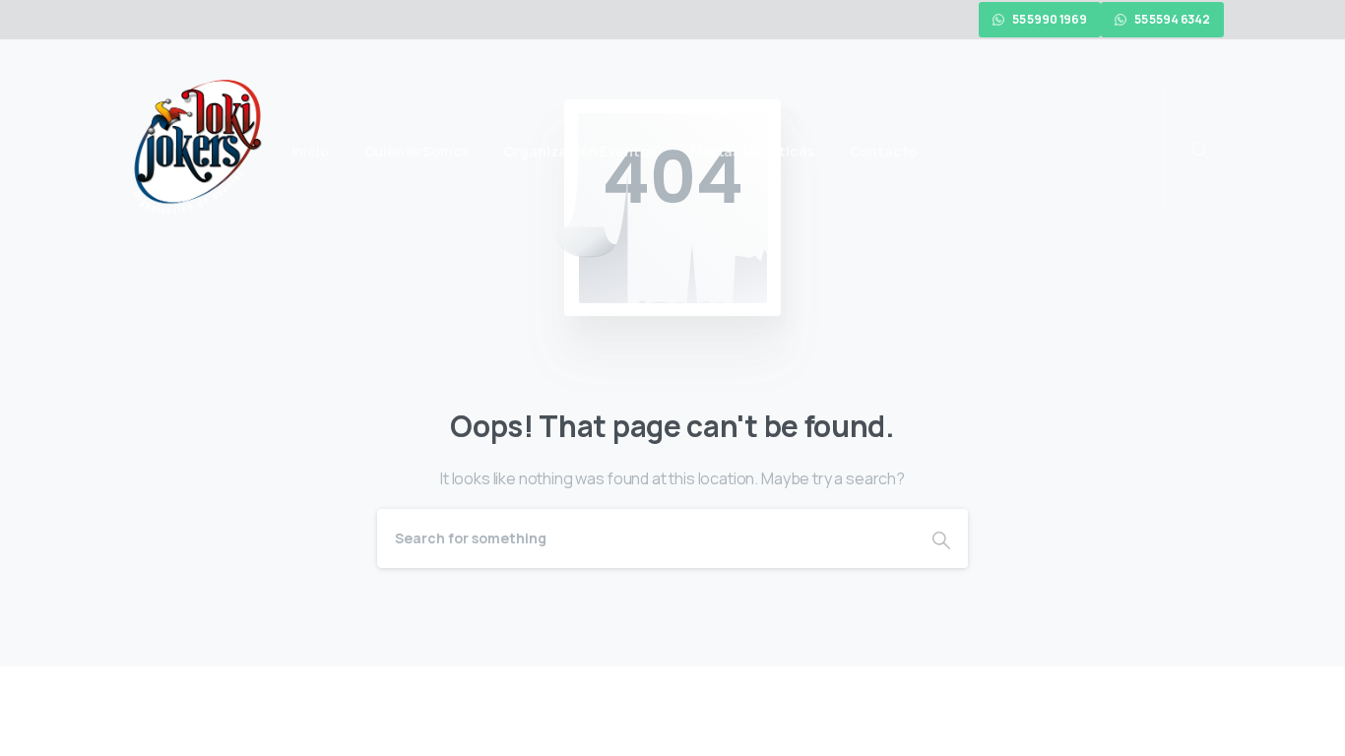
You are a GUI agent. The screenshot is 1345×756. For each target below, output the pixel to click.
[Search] (941, 538)
